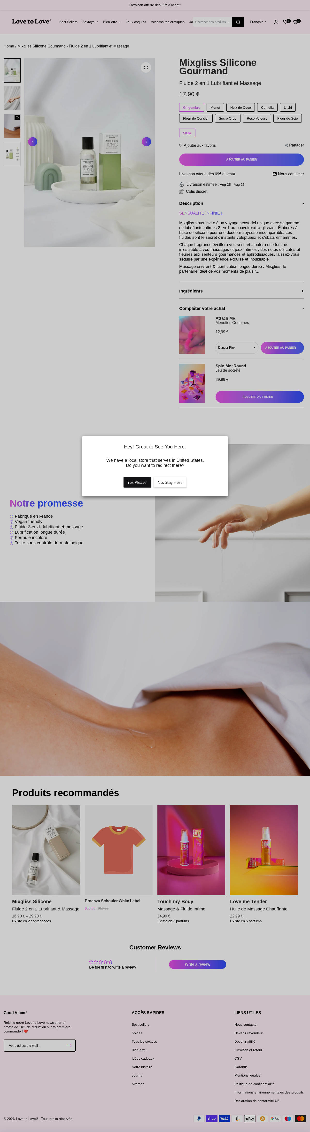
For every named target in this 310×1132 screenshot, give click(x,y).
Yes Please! (137, 482)
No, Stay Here (170, 482)
